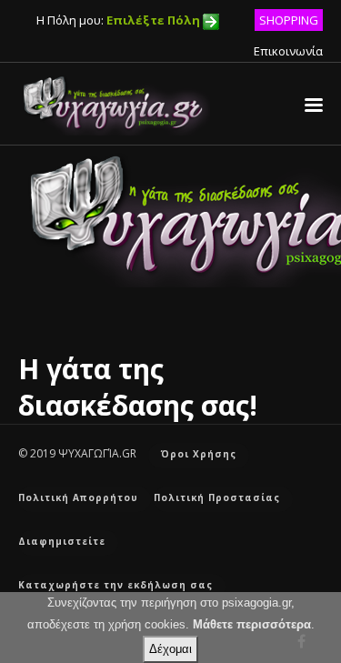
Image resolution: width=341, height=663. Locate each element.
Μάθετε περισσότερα (252, 624)
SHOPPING (288, 20)
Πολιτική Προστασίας (217, 497)
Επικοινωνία (288, 51)
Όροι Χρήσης (198, 453)
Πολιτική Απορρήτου (78, 497)
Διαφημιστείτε (61, 541)
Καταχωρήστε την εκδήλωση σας (115, 584)
